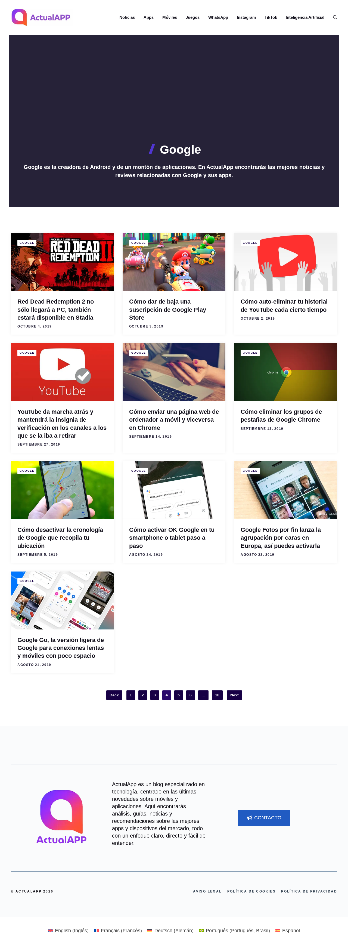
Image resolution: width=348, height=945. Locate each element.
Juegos (193, 17)
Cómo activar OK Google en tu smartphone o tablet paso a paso (172, 537)
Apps (149, 17)
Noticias (127, 17)
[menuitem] (68, 931)
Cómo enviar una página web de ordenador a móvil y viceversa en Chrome (174, 419)
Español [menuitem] (291, 930)
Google (27, 242)
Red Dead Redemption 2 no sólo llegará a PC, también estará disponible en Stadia (55, 309)
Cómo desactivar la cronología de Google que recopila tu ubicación (60, 537)
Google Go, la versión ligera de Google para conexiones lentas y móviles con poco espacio (60, 648)
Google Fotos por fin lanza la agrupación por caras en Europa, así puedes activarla (281, 537)
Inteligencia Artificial (305, 17)
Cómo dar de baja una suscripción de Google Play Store (167, 309)
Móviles (169, 17)
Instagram (246, 17)
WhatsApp (218, 17)
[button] (333, 17)
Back (114, 695)
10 (217, 695)
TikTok (271, 17)
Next (234, 695)
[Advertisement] (174, 102)
